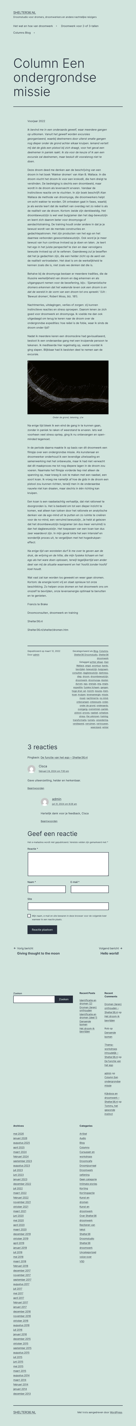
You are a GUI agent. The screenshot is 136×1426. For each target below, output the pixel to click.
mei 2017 (18, 1293)
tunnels (91, 720)
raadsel (94, 712)
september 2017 (22, 1279)
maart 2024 (20, 1152)
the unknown (92, 716)
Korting (84, 1188)
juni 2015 (18, 1361)
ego (86, 683)
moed (82, 698)
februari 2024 (21, 1156)
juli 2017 (17, 1288)
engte (105, 683)
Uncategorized (88, 1252)
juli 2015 (17, 1357)
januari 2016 (20, 1334)
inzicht (90, 691)
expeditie (78, 687)
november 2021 (22, 1202)
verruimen (90, 723)
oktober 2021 (20, 1206)
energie (92, 683)
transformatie (79, 720)
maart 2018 (19, 1261)
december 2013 (22, 1393)
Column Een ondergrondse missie (112, 1081)
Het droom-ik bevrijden (87, 1030)
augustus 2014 (21, 1375)
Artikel (83, 1133)
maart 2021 (19, 1211)
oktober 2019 (20, 1238)
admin (36, 654)
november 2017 (22, 1275)
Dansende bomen (85, 1023)
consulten (77, 672)
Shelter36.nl (24, 13)
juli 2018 (17, 1252)
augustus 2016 (21, 1325)
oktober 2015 (20, 1343)
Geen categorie (88, 1179)
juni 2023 (18, 1174)
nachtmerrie (92, 698)
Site (29, 899)
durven (79, 683)
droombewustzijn (99, 676)
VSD (82, 1261)
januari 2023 (20, 1179)
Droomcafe (86, 1161)
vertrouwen (102, 723)
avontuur (96, 665)
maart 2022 (20, 1193)
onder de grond (87, 705)
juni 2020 (18, 1215)
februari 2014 (20, 1384)
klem (105, 691)
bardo (105, 665)
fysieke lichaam (91, 687)
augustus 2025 (21, 1142)
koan (74, 694)
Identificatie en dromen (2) (88, 1002)
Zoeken (17, 993)
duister (104, 680)
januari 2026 (20, 1138)
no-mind (104, 698)
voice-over (86, 1256)
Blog (96, 651)
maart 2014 (19, 1380)
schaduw (103, 712)
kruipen (82, 694)
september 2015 (22, 1348)
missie (105, 694)
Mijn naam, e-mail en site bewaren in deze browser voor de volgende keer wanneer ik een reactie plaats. (69, 917)
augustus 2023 (21, 1165)
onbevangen (82, 702)
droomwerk (81, 680)
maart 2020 (20, 1229)
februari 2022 (21, 1197)
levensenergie (94, 694)
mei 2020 (18, 1220)
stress (82, 716)
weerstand (96, 727)
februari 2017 (20, 1302)
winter (105, 727)
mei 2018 (18, 1256)
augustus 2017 (21, 1284)
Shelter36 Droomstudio (86, 654)
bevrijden (80, 669)
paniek (104, 709)
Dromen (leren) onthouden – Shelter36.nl (113, 1008)
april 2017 (18, 1297)
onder (105, 702)
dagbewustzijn (90, 672)
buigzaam (103, 669)
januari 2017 (20, 1307)
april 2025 (19, 1147)
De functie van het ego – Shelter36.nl (64, 757)
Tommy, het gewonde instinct (111, 1109)
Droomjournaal (88, 1165)
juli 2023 (18, 1170)
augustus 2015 (21, 1352)
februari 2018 (20, 1265)
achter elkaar (96, 662)
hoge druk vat (79, 691)
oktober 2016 (20, 1320)
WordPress (116, 1412)
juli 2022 (18, 1188)
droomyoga (94, 680)
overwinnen (94, 709)
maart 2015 (19, 1370)
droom (86, 676)
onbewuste (95, 702)
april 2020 (19, 1225)
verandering (102, 720)
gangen (104, 687)
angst (88, 665)
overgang (82, 709)
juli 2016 (17, 1329)
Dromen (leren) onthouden (88, 1009)
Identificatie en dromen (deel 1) (88, 1016)
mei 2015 (18, 1366)
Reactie (32, 848)
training (104, 716)
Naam (31, 882)
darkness (103, 672)
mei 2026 (18, 1133)
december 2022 (22, 1183)
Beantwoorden (35, 788)
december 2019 (22, 1234)
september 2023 (22, 1161)
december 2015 (22, 1338)
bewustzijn (91, 669)
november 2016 (22, 1316)
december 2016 (22, 1311)
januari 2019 (20, 1247)
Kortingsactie (87, 1193)
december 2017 (22, 1270)
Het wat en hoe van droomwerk (33, 26)
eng (99, 683)
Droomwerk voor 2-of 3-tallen (80, 26)
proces (86, 712)
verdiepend (78, 723)
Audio (83, 1138)
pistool (78, 712)
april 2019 (18, 1243)
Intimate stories (88, 1183)
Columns (103, 651)
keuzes (98, 691)
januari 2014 (20, 1389)
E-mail (75, 882)
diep (79, 676)
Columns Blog (22, 32)
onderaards (102, 705)
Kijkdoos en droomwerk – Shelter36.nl (112, 1097)
